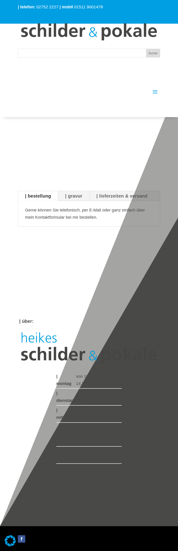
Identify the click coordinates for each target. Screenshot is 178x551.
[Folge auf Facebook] (21, 539)
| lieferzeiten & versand (121, 196)
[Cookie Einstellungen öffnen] (10, 545)
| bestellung (38, 196)
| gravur (73, 196)
